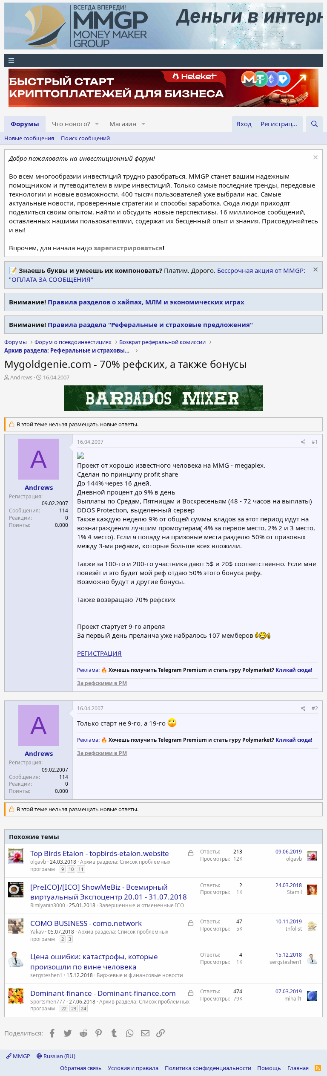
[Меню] (163, 60)
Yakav (37, 931)
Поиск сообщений (85, 138)
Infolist (294, 928)
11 (80, 869)
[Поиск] (314, 124)
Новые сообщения (29, 138)
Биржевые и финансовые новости (140, 975)
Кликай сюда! (293, 670)
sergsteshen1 (46, 975)
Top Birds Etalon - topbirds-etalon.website (99, 853)
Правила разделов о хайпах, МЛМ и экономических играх (146, 302)
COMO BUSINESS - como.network (86, 923)
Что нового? (71, 123)
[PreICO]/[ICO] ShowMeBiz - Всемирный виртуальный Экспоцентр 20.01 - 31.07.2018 (108, 892)
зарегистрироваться (128, 247)
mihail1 (293, 998)
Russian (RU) (58, 1056)
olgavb (38, 861)
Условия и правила (133, 1068)
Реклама (87, 670)
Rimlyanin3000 (47, 905)
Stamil (294, 892)
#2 (315, 708)
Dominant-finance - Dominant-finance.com (103, 993)
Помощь (269, 1068)
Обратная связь (81, 1068)
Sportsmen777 (47, 1001)
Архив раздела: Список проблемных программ (100, 865)
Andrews (21, 377)
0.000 (61, 525)
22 (63, 1008)
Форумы (25, 123)
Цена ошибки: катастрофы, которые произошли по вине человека (94, 962)
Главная (298, 1068)
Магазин (123, 123)
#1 (315, 441)
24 (83, 1008)
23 (73, 1008)
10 (71, 869)
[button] (97, 124)
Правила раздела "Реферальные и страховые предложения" (150, 324)
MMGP (20, 1056)
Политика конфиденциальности (208, 1068)
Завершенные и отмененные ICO (141, 905)
